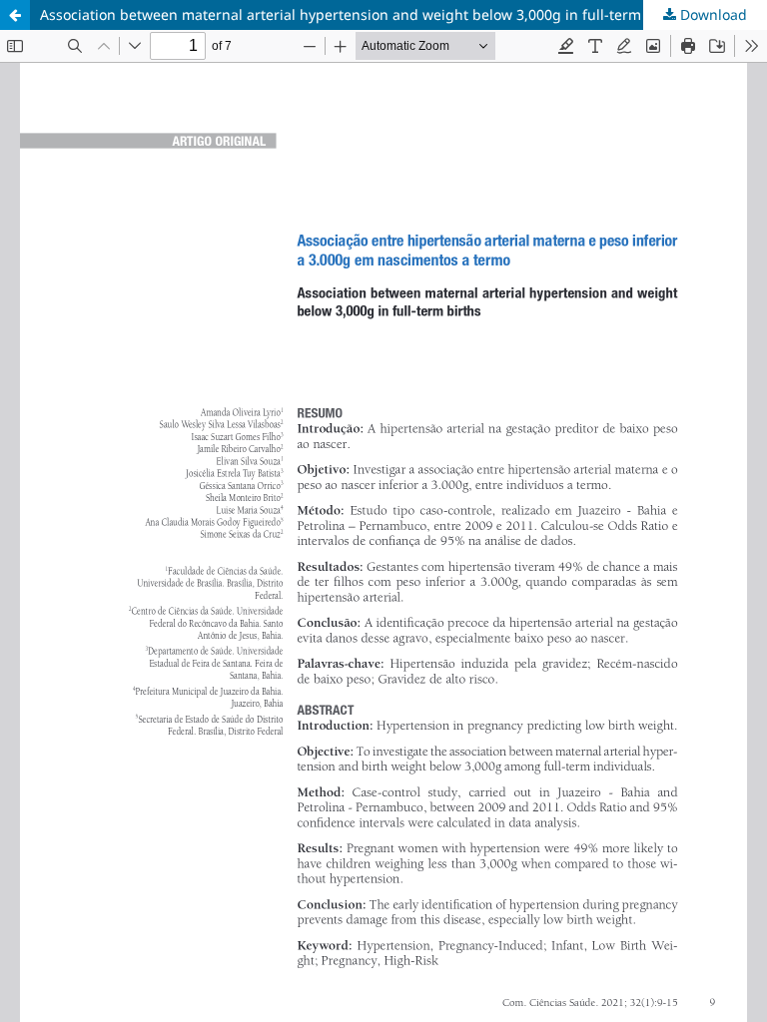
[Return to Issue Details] (15, 15)
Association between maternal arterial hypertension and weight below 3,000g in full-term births (362, 14)
